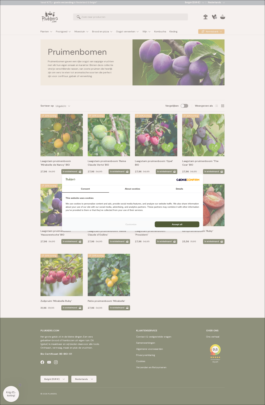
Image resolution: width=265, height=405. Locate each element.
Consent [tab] (85, 189)
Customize (130, 224)
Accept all (177, 224)
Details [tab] (179, 189)
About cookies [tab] (132, 189)
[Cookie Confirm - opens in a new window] (187, 180)
